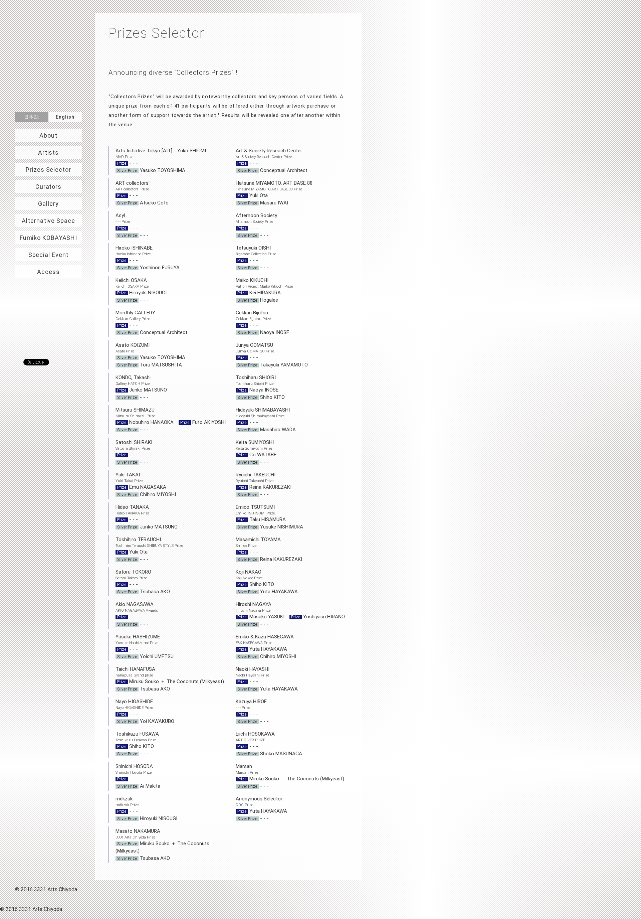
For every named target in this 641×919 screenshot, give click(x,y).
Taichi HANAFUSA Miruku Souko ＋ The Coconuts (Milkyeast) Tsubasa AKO (172, 679)
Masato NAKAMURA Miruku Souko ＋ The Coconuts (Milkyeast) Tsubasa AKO (162, 844)
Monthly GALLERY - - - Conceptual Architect (151, 322)
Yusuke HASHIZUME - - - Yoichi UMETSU (145, 646)
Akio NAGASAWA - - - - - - (137, 614)
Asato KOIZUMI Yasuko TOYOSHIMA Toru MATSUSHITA (150, 355)
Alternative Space (48, 220)
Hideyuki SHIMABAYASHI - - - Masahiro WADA (266, 420)
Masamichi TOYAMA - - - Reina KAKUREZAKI (269, 549)
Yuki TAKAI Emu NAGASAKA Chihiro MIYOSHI (146, 484)
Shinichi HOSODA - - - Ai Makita (138, 776)
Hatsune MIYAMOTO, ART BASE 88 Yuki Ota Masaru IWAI (274, 193)
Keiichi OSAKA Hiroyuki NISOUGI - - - (141, 290)
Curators (48, 186)
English (65, 117)
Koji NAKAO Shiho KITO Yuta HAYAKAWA (267, 582)
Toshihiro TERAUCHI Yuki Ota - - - (149, 549)
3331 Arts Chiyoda (48, 303)
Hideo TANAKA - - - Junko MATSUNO (147, 517)
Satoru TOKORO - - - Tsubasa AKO (143, 582)
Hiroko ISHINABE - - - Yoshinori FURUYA (148, 258)
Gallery (48, 203)
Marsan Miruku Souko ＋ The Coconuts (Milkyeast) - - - (290, 776)
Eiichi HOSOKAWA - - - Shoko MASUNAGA (269, 744)
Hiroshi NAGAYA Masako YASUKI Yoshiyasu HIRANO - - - (290, 614)
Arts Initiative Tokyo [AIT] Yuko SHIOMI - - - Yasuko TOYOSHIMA (161, 160)
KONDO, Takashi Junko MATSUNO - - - (141, 387)
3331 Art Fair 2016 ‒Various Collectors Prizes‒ (48, 59)
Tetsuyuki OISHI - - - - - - (256, 258)
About (48, 135)
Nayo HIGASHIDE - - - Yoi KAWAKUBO (145, 711)
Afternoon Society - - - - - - (256, 225)
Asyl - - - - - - (132, 225)
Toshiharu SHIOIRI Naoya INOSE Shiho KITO (260, 387)
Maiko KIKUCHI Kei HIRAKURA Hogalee (264, 290)
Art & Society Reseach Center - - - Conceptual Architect (271, 160)
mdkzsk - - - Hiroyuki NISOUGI (146, 808)
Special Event (48, 254)
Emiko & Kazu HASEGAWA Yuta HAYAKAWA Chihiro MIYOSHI (266, 646)
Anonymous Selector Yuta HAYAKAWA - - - (261, 808)
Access (48, 271)
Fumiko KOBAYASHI (48, 237)
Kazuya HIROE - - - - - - (252, 711)
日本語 (31, 117)
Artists (48, 152)
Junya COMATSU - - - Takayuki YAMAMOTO (272, 355)
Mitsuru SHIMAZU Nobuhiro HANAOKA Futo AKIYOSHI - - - (171, 420)
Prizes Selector (48, 169)
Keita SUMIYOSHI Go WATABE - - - (256, 452)
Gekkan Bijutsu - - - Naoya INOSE (262, 322)
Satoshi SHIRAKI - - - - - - (134, 452)
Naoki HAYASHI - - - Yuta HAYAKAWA (267, 679)
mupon (50, 334)
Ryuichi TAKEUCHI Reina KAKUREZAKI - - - (263, 484)
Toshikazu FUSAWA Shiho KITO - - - (137, 744)
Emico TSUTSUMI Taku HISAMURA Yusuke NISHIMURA (269, 517)
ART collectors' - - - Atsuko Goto (142, 193)
